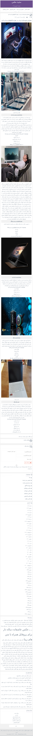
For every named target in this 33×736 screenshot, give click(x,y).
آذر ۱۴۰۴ (29, 505)
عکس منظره (27, 499)
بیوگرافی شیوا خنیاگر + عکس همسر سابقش (23, 620)
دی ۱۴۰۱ (29, 541)
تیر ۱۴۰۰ (29, 561)
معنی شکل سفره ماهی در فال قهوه (24, 675)
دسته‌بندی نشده (26, 483)
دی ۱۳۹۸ (29, 598)
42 (29, 17)
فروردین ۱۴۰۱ (28, 545)
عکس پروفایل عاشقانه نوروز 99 (8, 659)
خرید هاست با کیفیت (16, 720)
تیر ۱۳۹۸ (29, 611)
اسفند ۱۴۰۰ (28, 547)
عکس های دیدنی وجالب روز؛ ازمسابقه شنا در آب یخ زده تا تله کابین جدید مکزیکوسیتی (16, 695)
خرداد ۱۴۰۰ (28, 563)
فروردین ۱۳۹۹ (28, 591)
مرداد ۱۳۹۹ (28, 583)
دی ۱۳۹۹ (29, 572)
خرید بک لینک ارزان (16, 716)
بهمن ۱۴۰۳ (29, 508)
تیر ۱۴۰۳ (29, 516)
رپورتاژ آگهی (27, 485)
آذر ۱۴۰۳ (29, 512)
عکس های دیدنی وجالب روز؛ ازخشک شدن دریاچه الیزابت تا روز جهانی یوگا (16, 683)
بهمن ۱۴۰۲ (29, 523)
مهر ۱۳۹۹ (29, 578)
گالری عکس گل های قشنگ (10, 669)
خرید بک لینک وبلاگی (16, 718)
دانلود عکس (27, 9)
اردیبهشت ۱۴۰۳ (28, 521)
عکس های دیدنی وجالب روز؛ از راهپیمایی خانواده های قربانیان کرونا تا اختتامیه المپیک (16, 703)
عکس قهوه (21, 639)
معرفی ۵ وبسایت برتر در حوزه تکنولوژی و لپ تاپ (18, 14)
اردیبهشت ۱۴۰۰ (28, 565)
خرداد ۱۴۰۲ (28, 530)
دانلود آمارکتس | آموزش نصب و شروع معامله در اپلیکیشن (19, 677)
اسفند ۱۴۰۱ (28, 536)
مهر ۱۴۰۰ (29, 554)
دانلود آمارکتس (17, 722)
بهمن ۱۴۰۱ (29, 538)
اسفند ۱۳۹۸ (28, 594)
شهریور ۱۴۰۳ (28, 514)
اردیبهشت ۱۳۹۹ (28, 589)
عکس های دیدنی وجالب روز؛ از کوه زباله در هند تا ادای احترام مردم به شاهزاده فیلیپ (16, 687)
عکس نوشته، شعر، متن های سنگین (12, 639)
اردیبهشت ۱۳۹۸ (28, 613)
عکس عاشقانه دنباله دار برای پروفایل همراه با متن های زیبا (17, 634)
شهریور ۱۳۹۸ (28, 607)
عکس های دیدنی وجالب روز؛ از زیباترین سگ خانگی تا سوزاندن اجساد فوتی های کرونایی (16, 691)
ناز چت (16, 715)
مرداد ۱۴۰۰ (28, 558)
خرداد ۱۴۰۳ (28, 519)
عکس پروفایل (6, 9)
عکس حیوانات (27, 491)
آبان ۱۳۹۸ (29, 602)
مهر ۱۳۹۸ (29, 605)
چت (16, 726)
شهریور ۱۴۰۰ (28, 556)
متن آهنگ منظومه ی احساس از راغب (23, 680)
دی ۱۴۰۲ (29, 525)
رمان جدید (16, 713)
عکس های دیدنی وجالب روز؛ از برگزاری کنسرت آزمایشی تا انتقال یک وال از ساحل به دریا (16, 699)
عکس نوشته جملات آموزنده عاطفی (15, 642)
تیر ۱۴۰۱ (29, 543)
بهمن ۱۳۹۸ (29, 596)
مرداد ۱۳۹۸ (28, 609)
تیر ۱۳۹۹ (29, 585)
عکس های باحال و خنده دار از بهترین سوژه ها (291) (18, 646)
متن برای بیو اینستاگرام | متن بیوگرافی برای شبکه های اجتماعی (19, 661)
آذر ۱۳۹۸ (29, 600)
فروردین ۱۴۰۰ (28, 567)
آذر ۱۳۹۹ (29, 574)
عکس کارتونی (12, 9)
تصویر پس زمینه (20, 9)
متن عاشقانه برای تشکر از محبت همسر (16, 663)
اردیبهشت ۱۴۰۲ (28, 532)
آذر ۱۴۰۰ (29, 550)
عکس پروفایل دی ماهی (15, 657)
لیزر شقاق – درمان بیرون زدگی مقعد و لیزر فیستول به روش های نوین (17, 706)
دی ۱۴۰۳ (29, 510)
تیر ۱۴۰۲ (29, 528)
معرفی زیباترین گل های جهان (22, 669)
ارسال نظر (27, 462)
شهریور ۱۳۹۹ (28, 580)
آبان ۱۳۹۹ (29, 576)
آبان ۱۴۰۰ (29, 552)
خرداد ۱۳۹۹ (28, 587)
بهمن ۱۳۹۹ (29, 569)
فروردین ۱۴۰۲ (28, 534)
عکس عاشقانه (27, 493)
